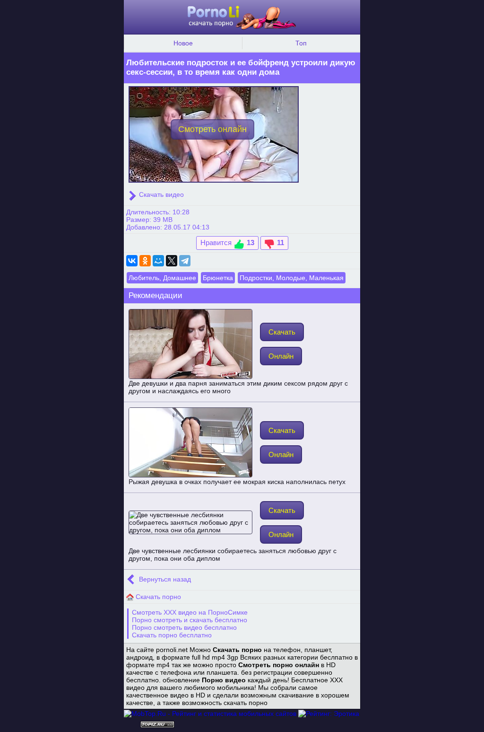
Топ (301, 43)
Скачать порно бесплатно (172, 635)
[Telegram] (184, 260)
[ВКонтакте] (132, 260)
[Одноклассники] (145, 260)
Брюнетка (218, 278)
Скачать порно (157, 596)
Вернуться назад (164, 579)
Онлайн (281, 356)
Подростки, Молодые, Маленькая (292, 278)
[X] (171, 260)
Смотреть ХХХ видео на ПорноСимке (190, 612)
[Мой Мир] (158, 260)
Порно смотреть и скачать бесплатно (189, 620)
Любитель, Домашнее (162, 278)
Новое (183, 43)
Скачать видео (160, 194)
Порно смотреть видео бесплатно (184, 627)
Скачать (281, 332)
